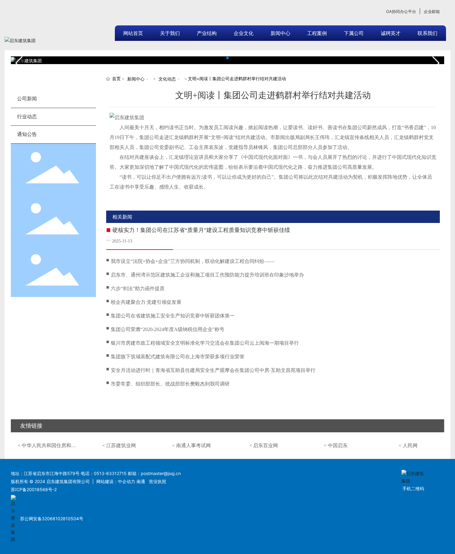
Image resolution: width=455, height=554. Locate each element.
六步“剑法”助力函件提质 (138, 288)
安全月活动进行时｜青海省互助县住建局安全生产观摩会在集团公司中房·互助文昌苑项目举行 (213, 370)
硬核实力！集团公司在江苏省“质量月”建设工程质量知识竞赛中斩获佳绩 (201, 230)
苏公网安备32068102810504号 (51, 518)
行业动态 (27, 116)
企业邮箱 (432, 11)
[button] (222, 58)
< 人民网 (408, 445)
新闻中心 (136, 78)
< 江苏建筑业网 (119, 445)
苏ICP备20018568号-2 (34, 489)
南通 (140, 481)
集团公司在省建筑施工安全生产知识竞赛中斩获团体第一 (173, 315)
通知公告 (27, 134)
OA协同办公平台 (401, 11)
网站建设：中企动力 (115, 481)
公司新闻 (27, 98)
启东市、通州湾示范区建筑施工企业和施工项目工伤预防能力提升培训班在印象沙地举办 (207, 274)
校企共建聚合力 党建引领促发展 (146, 302)
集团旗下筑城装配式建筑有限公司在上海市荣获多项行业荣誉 (178, 356)
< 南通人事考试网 (191, 445)
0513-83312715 (110, 473)
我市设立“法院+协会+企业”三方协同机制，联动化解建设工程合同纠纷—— (192, 261)
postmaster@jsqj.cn (161, 473)
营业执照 (157, 481)
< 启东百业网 (263, 445)
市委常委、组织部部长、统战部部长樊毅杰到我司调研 (170, 383)
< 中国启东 (336, 445)
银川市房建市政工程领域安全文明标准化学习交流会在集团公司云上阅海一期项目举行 (205, 343)
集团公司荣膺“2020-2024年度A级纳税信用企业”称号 (167, 329)
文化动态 (167, 78)
